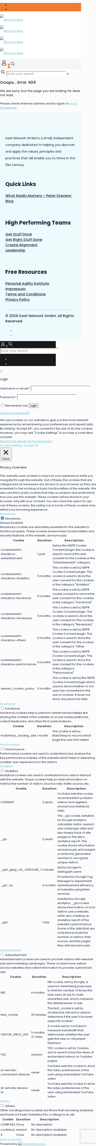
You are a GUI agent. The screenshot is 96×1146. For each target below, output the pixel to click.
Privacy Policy (17, 299)
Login (33, 405)
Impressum (15, 288)
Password (8, 397)
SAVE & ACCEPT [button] (11, 1140)
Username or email (15, 388)
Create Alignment (21, 245)
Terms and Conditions (25, 294)
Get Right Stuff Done (23, 239)
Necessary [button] (8, 514)
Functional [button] (7, 704)
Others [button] (5, 1101)
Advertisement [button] (10, 950)
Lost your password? (15, 413)
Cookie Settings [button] (11, 445)
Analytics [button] (6, 766)
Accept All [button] (31, 445)
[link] (67, 74)
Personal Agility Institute (27, 283)
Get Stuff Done (18, 234)
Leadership (15, 250)
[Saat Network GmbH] (11, 36)
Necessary (13, 518)
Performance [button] (9, 745)
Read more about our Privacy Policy (26, 441)
